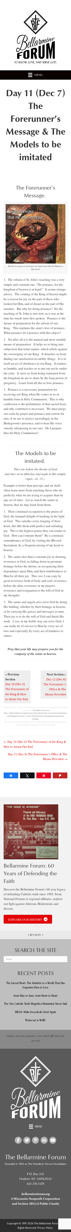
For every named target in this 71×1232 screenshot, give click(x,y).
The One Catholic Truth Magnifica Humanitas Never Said (35, 1003)
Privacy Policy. (45, 1227)
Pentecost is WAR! (35, 1020)
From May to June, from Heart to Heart (36, 995)
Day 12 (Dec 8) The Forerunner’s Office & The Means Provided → (37, 756)
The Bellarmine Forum (41, 710)
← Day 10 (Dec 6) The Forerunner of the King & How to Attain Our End (35, 744)
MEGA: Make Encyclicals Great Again (35, 1012)
